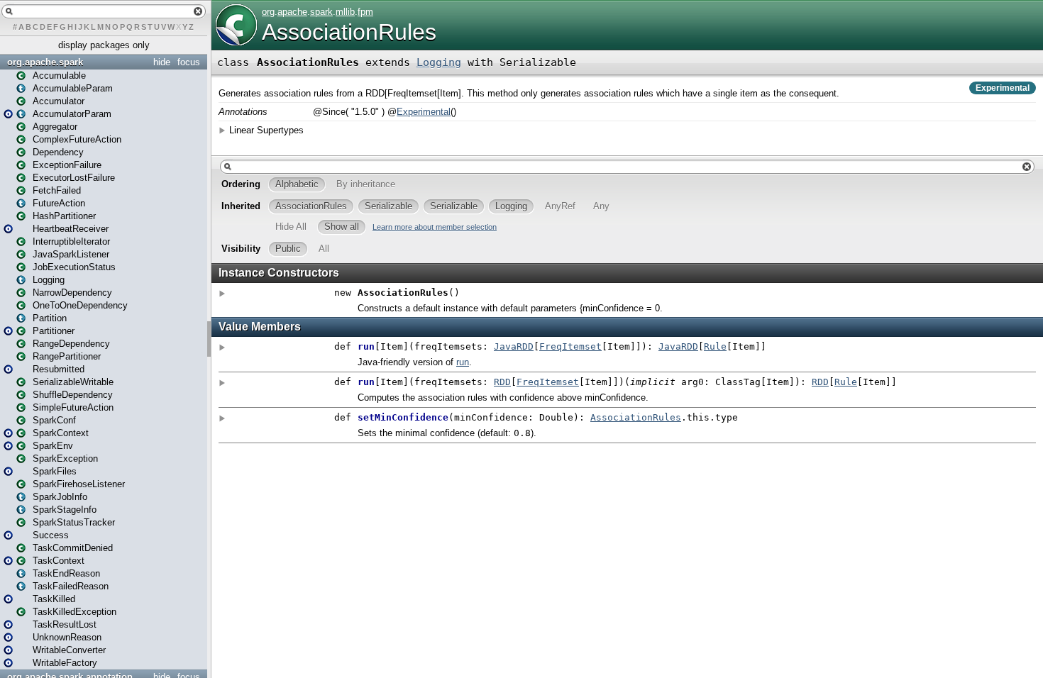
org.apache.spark (45, 62)
